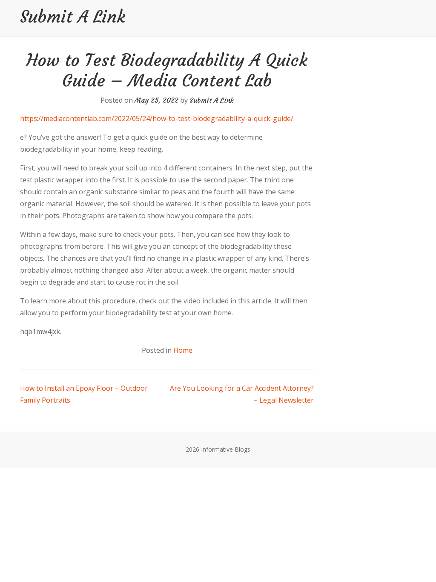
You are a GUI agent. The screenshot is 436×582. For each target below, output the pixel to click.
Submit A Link (72, 16)
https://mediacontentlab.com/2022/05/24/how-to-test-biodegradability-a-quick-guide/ (156, 118)
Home (182, 350)
